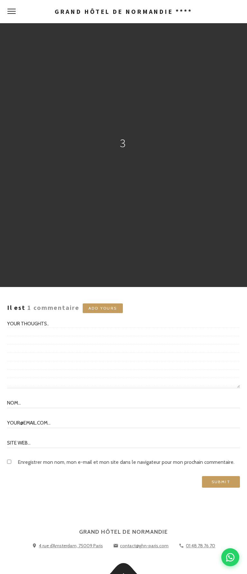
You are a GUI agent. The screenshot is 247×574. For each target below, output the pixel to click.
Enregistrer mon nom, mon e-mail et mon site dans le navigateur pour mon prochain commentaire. (126, 462)
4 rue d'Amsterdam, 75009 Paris (71, 546)
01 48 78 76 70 (200, 546)
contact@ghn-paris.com (144, 546)
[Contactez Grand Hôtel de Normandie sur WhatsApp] (230, 557)
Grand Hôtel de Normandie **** (123, 11)
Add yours (102, 308)
